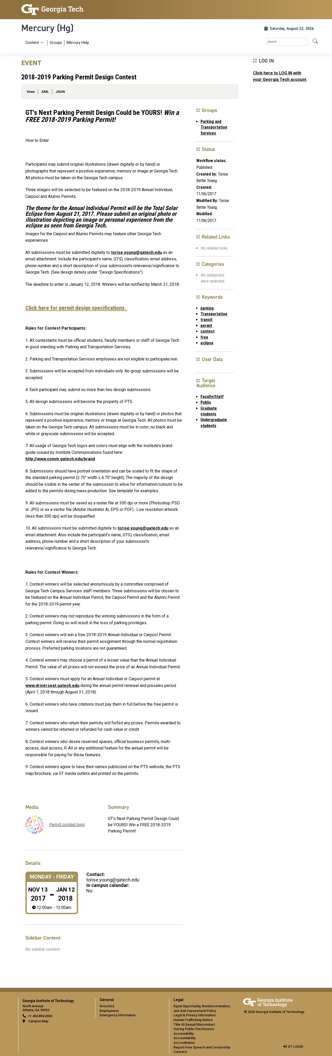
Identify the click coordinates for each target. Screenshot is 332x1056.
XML (45, 91)
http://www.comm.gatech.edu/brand (60, 458)
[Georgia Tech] (55, 9)
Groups (56, 42)
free (204, 337)
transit (206, 319)
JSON (60, 91)
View (31, 91)
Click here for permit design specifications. (76, 308)
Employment (109, 1011)
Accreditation (184, 1043)
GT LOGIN (295, 1046)
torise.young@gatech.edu (136, 252)
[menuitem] (56, 42)
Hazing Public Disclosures (194, 1029)
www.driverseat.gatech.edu (52, 685)
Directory (107, 1006)
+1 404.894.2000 (40, 1016)
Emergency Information (118, 1015)
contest (207, 331)
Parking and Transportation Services (213, 127)
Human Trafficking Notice (193, 1020)
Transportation (213, 313)
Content (32, 43)
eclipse (206, 343)
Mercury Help (78, 42)
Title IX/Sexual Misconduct (194, 1024)
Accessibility (183, 1034)
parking (207, 308)
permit (206, 325)
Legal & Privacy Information (195, 1015)
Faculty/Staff (212, 396)
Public (205, 402)
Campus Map (38, 1021)
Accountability (185, 1038)
